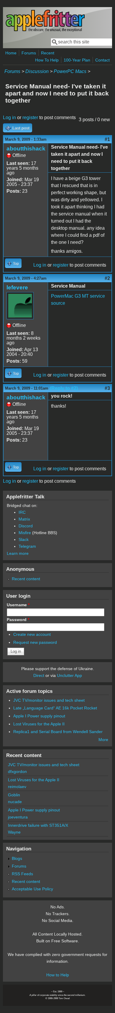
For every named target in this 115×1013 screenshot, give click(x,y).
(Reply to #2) (64, 388)
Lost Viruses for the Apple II (39, 724)
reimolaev (17, 786)
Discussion (37, 71)
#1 (107, 139)
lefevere (17, 287)
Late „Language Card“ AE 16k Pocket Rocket (55, 708)
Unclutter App (69, 675)
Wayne (14, 832)
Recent (47, 53)
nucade (15, 801)
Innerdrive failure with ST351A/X (38, 825)
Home (11, 53)
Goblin (14, 794)
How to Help (57, 975)
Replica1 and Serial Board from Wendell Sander (58, 731)
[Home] (45, 30)
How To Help (47, 60)
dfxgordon (17, 771)
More (103, 739)
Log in (9, 117)
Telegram (27, 546)
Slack (24, 539)
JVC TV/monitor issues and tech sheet (49, 700)
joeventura (18, 817)
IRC (22, 512)
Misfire (25, 532)
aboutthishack (25, 148)
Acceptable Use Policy (32, 888)
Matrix (24, 519)
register (30, 117)
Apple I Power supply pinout (39, 716)
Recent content (26, 578)
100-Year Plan (77, 60)
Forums (29, 53)
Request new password (35, 642)
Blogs (17, 858)
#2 (107, 278)
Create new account (32, 634)
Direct (38, 675)
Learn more (18, 553)
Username (18, 604)
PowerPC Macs (70, 71)
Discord (26, 525)
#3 (107, 388)
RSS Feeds (22, 873)
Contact (102, 60)
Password (18, 619)
